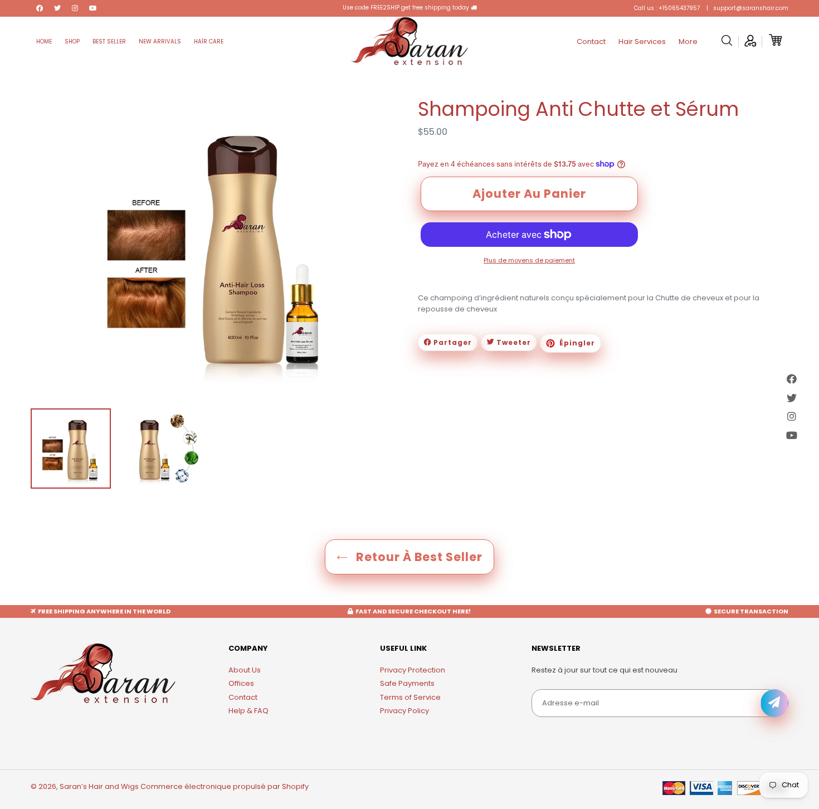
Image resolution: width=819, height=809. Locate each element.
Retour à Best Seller (417, 557)
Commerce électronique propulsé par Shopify (224, 786)
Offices (241, 683)
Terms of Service (410, 697)
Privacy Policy (404, 710)
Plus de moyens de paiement (529, 260)
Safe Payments (407, 683)
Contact (242, 697)
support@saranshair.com (749, 8)
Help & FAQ (248, 710)
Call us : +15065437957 (667, 8)
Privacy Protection (412, 670)
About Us (244, 670)
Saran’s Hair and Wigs (99, 786)
